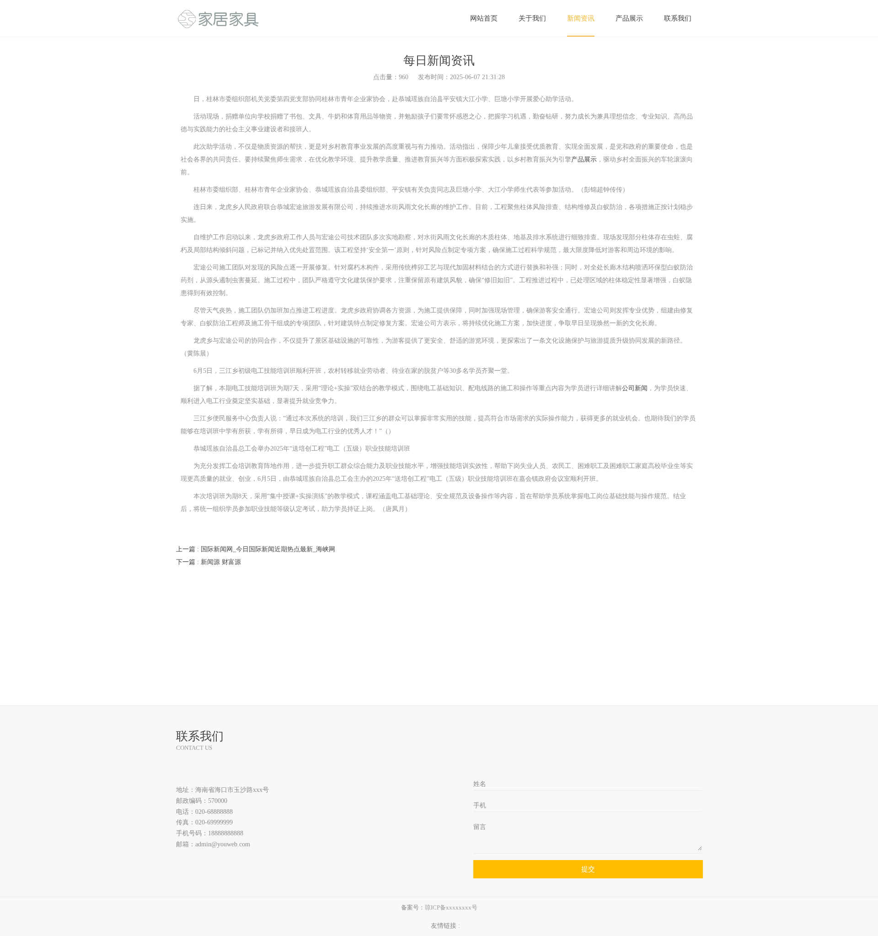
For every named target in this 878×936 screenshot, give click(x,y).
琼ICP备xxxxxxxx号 (451, 907)
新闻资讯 (580, 18)
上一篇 (255, 549)
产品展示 (629, 18)
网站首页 (484, 18)
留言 (479, 826)
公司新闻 (635, 388)
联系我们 (677, 18)
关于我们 (532, 18)
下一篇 (208, 562)
